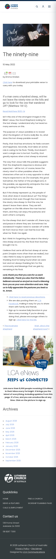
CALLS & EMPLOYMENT (13, 507)
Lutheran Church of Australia (18, 6)
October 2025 (12, 457)
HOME (5, 498)
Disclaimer (36, 548)
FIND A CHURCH (35, 498)
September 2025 (13, 460)
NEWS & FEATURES (11, 503)
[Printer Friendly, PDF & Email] (10, 73)
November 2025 (13, 453)
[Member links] (43, 6)
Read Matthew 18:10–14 (14, 111)
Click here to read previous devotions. (27, 297)
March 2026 (11, 439)
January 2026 (12, 446)
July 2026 (10, 424)
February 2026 (12, 442)
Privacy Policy (22, 548)
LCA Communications (34, 552)
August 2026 (11, 421)
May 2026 (10, 431)
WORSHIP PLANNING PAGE (40, 503)
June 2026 (10, 428)
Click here (7, 82)
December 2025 (13, 449)
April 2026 (10, 435)
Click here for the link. (27, 319)
